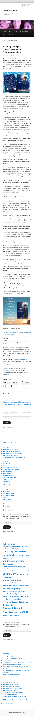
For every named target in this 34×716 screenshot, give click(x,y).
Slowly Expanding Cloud (10, 694)
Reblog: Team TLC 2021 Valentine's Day (14, 659)
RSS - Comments (8, 510)
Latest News (6, 653)
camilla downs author (16, 555)
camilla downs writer (14, 561)
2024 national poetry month (12, 547)
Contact (5, 34)
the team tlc (8, 605)
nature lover (25, 583)
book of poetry (8, 552)
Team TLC (5, 497)
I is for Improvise (7, 661)
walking (18, 612)
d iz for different (7, 569)
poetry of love (17, 594)
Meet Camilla (12, 34)
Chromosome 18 (9, 564)
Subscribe (6, 422)
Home (4, 31)
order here (10, 365)
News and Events (12, 401)
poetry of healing (7, 594)
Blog (16, 31)
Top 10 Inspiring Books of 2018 (11, 674)
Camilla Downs (10, 10)
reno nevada (16, 596)
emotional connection (18, 569)
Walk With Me (6, 485)
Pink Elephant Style (8, 495)
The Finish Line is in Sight (10, 449)
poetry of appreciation (20, 591)
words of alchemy (26, 404)
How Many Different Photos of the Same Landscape (17, 698)
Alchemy (5, 466)
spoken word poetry (10, 602)
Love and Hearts (7, 471)
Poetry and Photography (9, 477)
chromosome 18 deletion (11, 567)
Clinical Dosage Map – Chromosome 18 (14, 457)
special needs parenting (12, 599)
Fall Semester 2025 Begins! (10, 455)
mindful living (24, 574)
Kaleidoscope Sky (8, 704)
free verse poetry (7, 571)
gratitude (28, 571)
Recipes (5, 479)
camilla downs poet (7, 558)
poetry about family (19, 402)
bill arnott (23, 401)
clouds (22, 567)
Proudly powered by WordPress (17, 712)
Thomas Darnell (9, 370)
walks (25, 611)
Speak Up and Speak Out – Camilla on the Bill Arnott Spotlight (12, 49)
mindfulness (7, 577)
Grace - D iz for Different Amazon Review (14, 657)
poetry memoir (8, 404)
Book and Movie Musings (10, 467)
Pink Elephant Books (8, 493)
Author (10, 31)
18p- (5, 543)
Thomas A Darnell (12, 608)
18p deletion (12, 544)
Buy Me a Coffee (23, 31)
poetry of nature (17, 404)
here (9, 374)
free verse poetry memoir (19, 571)
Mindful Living (7, 473)
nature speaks (24, 585)
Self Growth (25, 596)
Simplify (5, 483)
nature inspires (15, 583)
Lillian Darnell (7, 491)
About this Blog (7, 464)
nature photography (11, 585)
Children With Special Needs (11, 469)
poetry (17, 588)
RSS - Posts (7, 506)
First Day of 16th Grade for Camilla (12, 453)
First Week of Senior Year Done (11, 451)
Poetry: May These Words (10, 655)
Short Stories (6, 481)
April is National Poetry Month (12, 549)
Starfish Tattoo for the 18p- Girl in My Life (14, 696)
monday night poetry (13, 579)
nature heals (6, 583)
